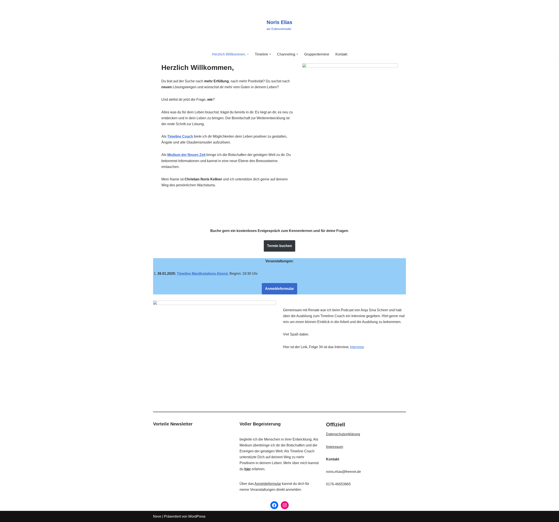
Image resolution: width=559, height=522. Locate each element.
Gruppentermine (316, 54)
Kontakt (341, 54)
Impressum (334, 447)
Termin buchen (279, 246)
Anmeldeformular (279, 288)
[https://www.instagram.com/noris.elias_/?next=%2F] (285, 505)
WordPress (196, 516)
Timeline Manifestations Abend (202, 273)
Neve (157, 516)
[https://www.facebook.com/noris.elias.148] (274, 505)
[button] (248, 54)
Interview (357, 347)
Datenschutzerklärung (343, 434)
